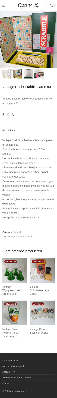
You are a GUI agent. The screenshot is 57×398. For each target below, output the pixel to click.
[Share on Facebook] (3, 114)
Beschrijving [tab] (9, 130)
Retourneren (8, 372)
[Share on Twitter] (7, 114)
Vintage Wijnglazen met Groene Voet (11, 290)
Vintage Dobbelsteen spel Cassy (40, 290)
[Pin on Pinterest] (13, 114)
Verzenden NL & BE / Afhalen (16, 377)
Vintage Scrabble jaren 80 (20, 236)
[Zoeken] (48, 6)
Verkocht (17, 232)
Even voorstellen (10, 360)
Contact (6, 383)
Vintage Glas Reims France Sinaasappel (10, 333)
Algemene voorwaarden (14, 366)
